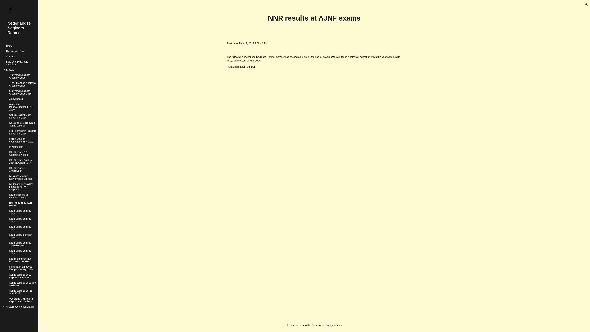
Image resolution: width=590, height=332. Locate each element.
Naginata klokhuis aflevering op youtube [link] (20, 177)
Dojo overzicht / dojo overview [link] (17, 63)
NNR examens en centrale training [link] (18, 196)
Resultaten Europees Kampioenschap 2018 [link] (21, 268)
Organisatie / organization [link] (20, 306)
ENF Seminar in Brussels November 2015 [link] (22, 132)
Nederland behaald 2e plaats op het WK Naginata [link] (21, 187)
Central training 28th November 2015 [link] (20, 116)
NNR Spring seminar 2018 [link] (20, 252)
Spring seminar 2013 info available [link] (22, 284)
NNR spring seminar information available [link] (20, 260)
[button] (586, 4)
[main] (314, 18)
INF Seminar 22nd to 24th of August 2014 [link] (20, 161)
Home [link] (9, 46)
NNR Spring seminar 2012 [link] (20, 212)
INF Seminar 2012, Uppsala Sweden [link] (19, 153)
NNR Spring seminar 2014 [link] (20, 220)
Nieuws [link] (10, 69)
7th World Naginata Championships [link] (19, 76)
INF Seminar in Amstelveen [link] (17, 169)
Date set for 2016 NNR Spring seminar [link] (22, 124)
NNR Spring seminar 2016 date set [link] (20, 244)
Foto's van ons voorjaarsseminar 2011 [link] (21, 140)
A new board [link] (16, 99)
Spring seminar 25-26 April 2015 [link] (20, 292)
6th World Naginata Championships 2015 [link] (20, 92)
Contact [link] (10, 56)
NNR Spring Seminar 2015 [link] (20, 236)
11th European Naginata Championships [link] (22, 84)
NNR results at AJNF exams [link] (21, 204)
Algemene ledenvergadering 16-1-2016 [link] (21, 107)
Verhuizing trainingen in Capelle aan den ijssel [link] (21, 300)
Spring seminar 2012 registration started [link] (20, 276)
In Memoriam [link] (16, 147)
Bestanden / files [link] (15, 51)
